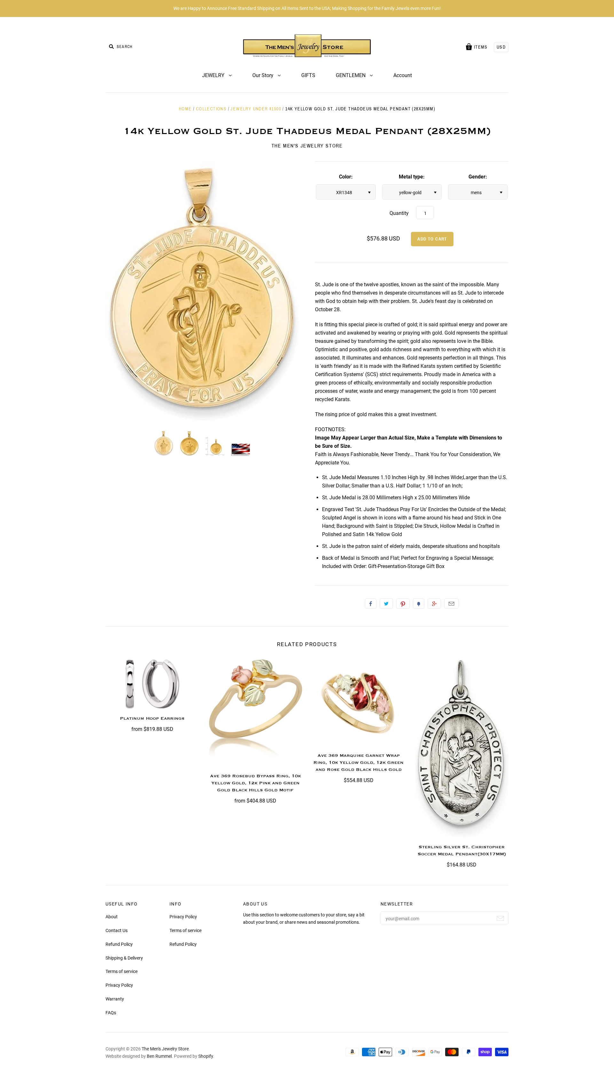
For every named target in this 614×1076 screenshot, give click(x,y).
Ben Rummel (159, 1056)
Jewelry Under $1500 (256, 109)
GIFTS (308, 75)
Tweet (386, 603)
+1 (434, 603)
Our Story (263, 75)
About (112, 916)
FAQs (111, 1012)
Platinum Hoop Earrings (152, 718)
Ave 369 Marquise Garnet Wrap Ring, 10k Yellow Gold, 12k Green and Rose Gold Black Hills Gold (358, 762)
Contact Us (117, 930)
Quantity (399, 213)
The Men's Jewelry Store (307, 145)
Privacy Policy (119, 985)
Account (402, 75)
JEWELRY (214, 75)
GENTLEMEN (351, 75)
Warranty (115, 998)
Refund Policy (119, 944)
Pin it (403, 603)
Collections (211, 109)
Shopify (205, 1056)
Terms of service (122, 971)
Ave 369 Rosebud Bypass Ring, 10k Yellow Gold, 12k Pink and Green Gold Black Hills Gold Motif (255, 783)
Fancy (418, 603)
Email (451, 603)
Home (185, 109)
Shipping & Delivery (124, 958)
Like (370, 603)
